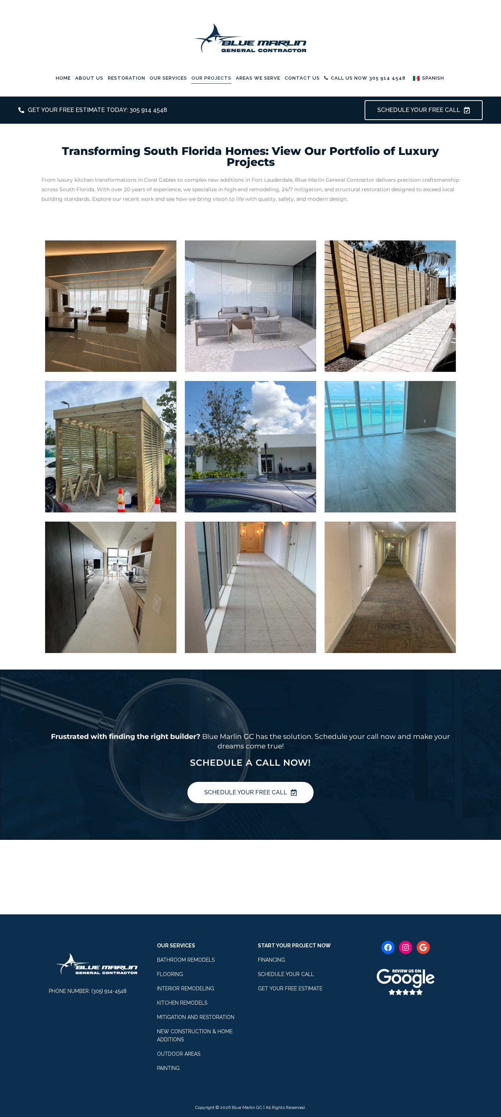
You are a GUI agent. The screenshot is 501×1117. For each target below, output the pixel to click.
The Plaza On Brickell (390, 439)
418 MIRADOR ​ (390, 580)
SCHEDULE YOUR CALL (286, 974)
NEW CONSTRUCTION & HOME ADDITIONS (195, 1035)
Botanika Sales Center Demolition (250, 439)
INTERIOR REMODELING (185, 988)
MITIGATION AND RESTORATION (195, 1017)
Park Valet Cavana (111, 439)
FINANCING (271, 960)
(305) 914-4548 (109, 991)
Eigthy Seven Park (250, 298)
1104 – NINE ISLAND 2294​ (111, 580)
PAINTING (168, 1068)
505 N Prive (111, 298)
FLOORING (170, 974)
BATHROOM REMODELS (186, 960)
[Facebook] (388, 947)
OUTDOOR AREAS (178, 1054)
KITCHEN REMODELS (182, 1003)
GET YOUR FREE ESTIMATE (290, 988)
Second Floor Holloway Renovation (251, 580)
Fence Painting (390, 298)
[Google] (423, 947)
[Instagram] (405, 947)
